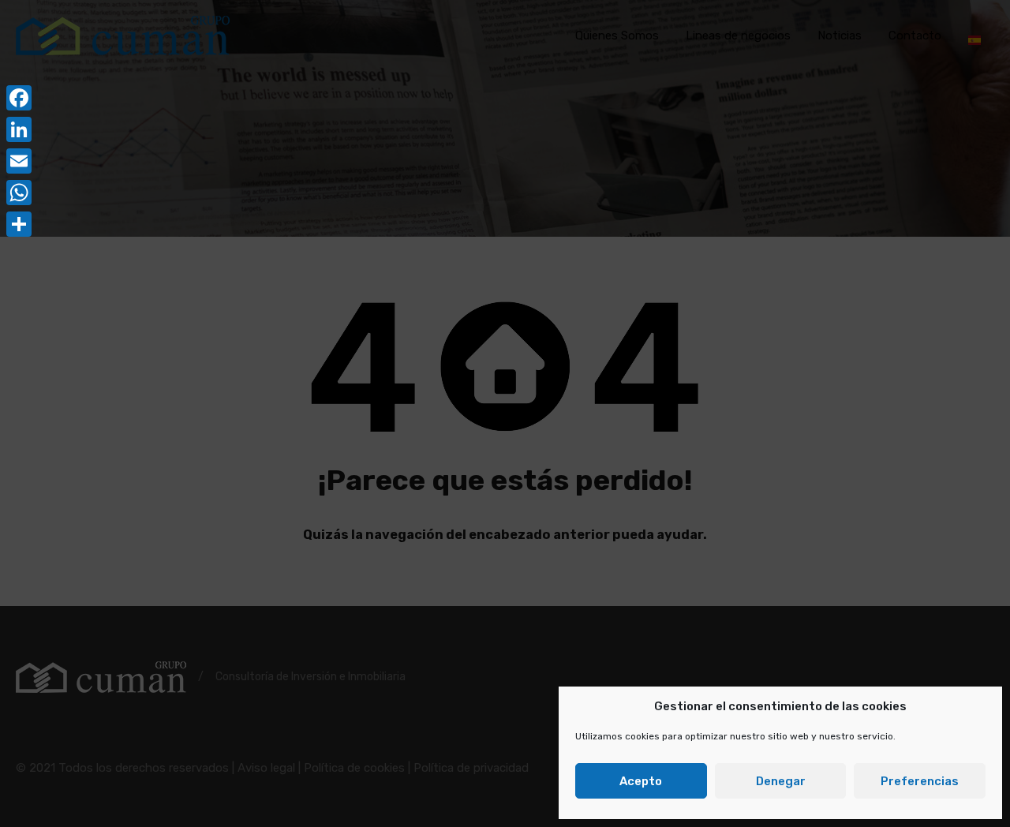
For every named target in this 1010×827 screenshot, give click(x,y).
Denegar (781, 781)
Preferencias (920, 781)
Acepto (640, 781)
